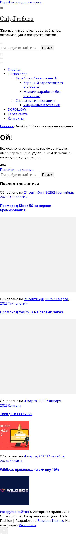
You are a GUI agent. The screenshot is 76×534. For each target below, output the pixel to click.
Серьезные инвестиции (35, 100)
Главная (14, 69)
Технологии (18, 197)
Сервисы (15, 460)
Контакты (16, 118)
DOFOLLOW (17, 109)
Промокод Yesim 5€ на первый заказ (31, 312)
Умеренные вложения (41, 105)
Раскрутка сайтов (14, 511)
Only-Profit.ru (17, 18)
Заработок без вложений (36, 78)
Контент (14, 405)
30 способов (17, 73)
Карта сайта (18, 114)
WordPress (27, 525)
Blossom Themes (50, 520)
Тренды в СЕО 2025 (16, 414)
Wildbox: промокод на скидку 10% (29, 469)
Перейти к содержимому (20, 2)
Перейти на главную (17, 169)
